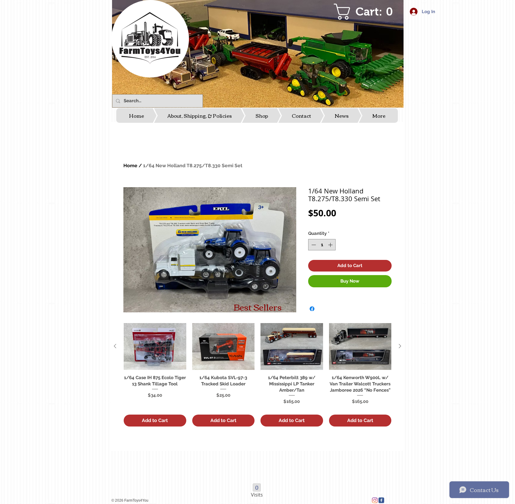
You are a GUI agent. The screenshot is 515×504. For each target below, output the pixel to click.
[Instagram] (375, 500)
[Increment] (331, 244)
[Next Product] (400, 346)
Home (130, 165)
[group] (257, 375)
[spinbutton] (322, 244)
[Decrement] (313, 244)
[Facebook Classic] (381, 500)
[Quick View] (155, 346)
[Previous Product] (115, 346)
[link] (367, 12)
